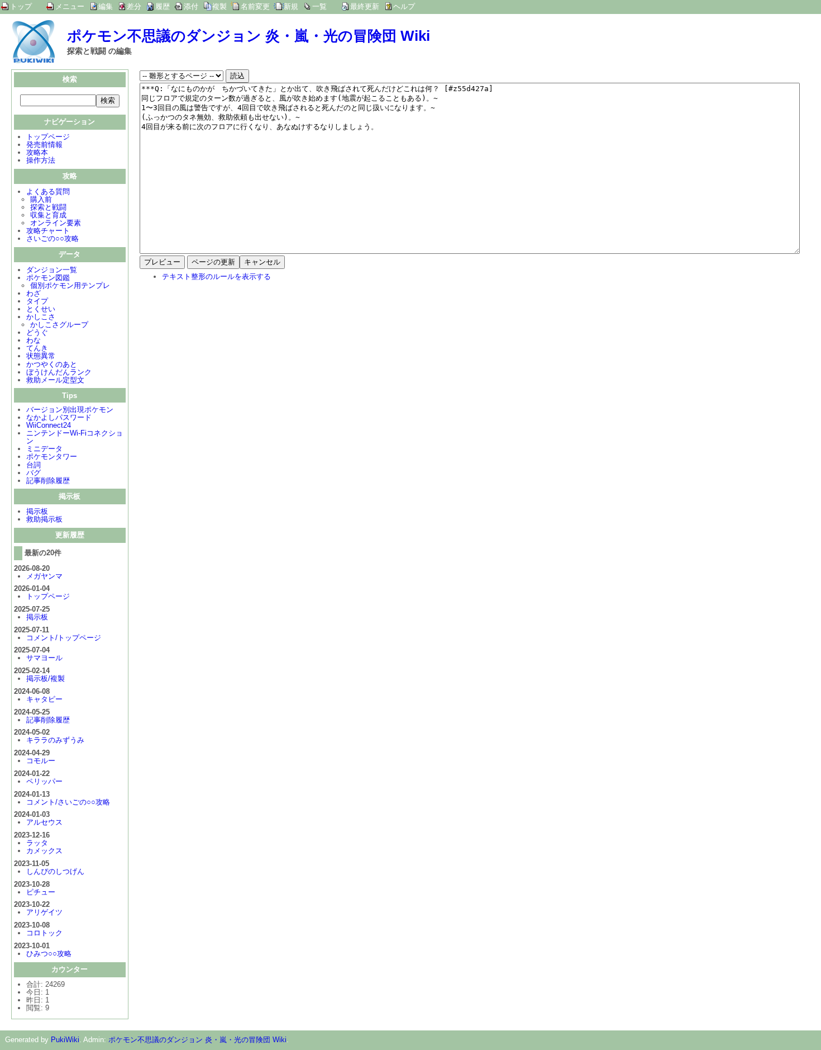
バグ (33, 473)
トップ (21, 6)
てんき (37, 348)
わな (33, 340)
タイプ (37, 301)
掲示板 (37, 511)
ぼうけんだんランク (59, 372)
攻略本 (37, 152)
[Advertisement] (233, 363)
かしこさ (40, 317)
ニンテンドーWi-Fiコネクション (74, 437)
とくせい (40, 309)
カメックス (44, 850)
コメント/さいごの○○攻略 (68, 802)
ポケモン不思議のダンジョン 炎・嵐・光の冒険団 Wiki (248, 36)
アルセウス (44, 822)
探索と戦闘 (48, 207)
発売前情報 (44, 144)
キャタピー (44, 699)
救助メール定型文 (55, 380)
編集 (105, 6)
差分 (134, 6)
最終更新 (364, 6)
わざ (33, 293)
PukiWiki (65, 1039)
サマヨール (44, 658)
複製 (219, 6)
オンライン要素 (55, 223)
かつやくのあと (51, 364)
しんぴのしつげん (55, 871)
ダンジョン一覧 (51, 270)
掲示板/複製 (45, 678)
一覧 (319, 6)
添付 (191, 6)
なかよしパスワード (59, 417)
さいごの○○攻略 (52, 238)
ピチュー (40, 892)
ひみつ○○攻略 (48, 953)
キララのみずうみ (55, 740)
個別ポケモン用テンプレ (70, 285)
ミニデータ (44, 448)
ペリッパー (44, 781)
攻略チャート (48, 230)
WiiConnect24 (48, 425)
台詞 (33, 465)
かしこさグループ (59, 324)
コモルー (40, 760)
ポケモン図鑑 (48, 277)
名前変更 (255, 6)
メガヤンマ (44, 576)
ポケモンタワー (51, 456)
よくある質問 (48, 191)
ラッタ (37, 843)
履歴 (162, 6)
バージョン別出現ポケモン (69, 409)
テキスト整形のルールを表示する (216, 276)
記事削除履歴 (48, 480)
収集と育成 (48, 215)
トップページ (48, 137)
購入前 (41, 199)
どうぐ (37, 332)
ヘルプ (404, 6)
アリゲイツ (44, 912)
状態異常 (40, 356)
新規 (291, 6)
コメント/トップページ (63, 637)
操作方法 (40, 160)
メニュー (69, 6)
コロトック (44, 933)
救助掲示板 (44, 519)
